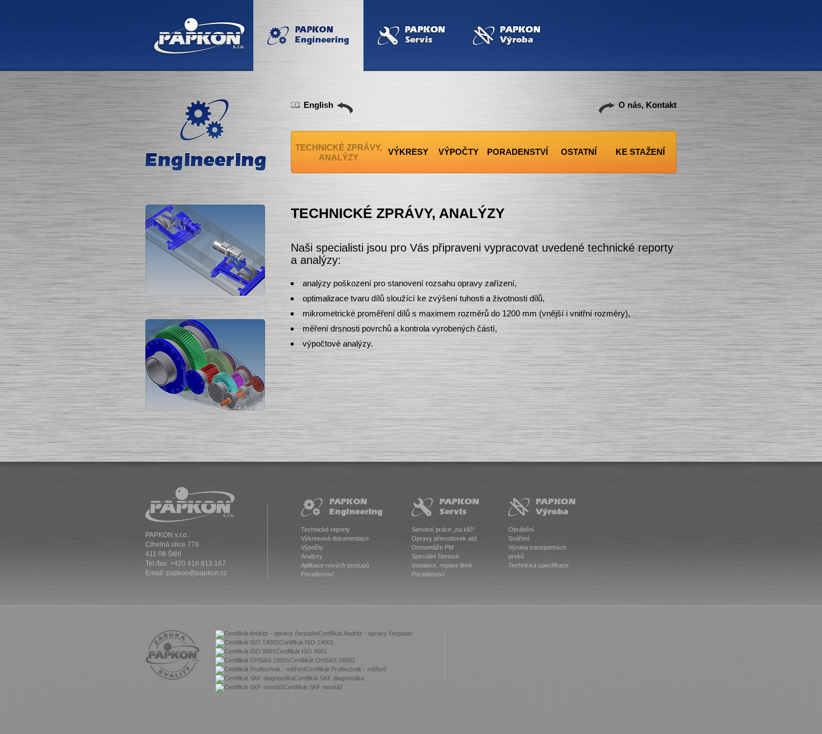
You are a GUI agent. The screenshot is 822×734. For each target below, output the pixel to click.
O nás (629, 105)
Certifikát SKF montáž (313, 687)
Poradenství (517, 152)
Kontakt (661, 105)
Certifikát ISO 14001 (306, 642)
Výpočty (458, 152)
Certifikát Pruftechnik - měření (345, 669)
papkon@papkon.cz (196, 573)
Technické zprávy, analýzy (338, 152)
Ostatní (579, 152)
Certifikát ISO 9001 (301, 651)
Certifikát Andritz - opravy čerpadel (365, 633)
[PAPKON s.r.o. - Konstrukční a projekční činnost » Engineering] (206, 135)
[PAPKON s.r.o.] (190, 504)
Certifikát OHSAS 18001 (322, 660)
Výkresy (408, 152)
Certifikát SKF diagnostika (329, 678)
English (318, 105)
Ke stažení (640, 152)
